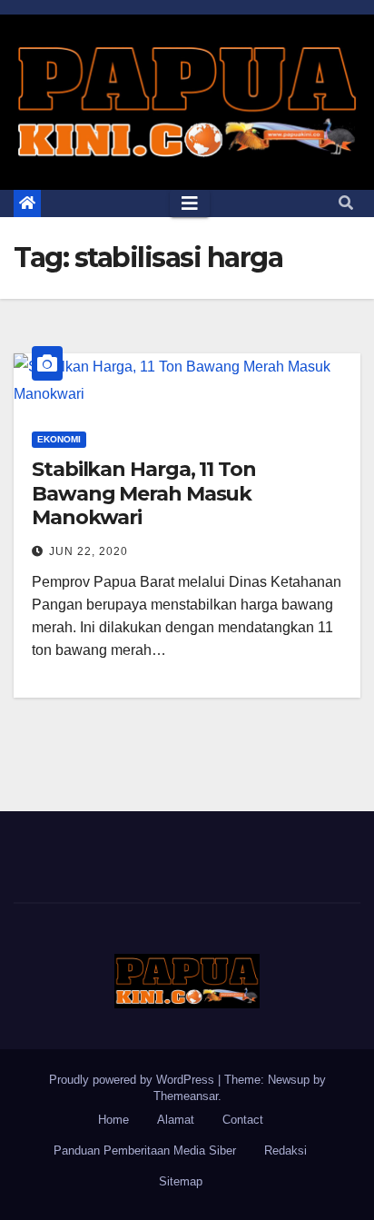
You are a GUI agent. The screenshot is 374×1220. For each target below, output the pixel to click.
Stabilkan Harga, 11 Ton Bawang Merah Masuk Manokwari (144, 493)
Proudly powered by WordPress (133, 1079)
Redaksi (285, 1150)
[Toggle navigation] (190, 203)
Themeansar (185, 1096)
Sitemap (180, 1181)
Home (113, 1119)
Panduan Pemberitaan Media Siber (145, 1150)
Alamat (175, 1119)
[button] (346, 203)
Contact (242, 1119)
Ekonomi (59, 439)
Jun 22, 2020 (88, 551)
